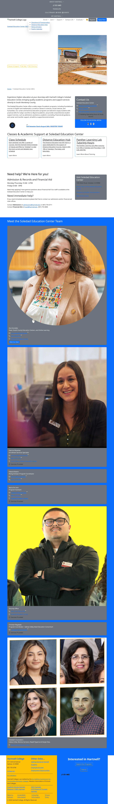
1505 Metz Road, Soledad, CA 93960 (90, 111)
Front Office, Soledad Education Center (24, 461)
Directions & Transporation (40, 23)
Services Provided (17, 464)
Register (92, 20)
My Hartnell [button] (56, 16)
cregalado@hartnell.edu (19, 630)
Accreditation (11, 776)
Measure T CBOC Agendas (16, 789)
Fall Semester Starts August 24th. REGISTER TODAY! (44, 126)
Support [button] (60, 20)
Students (34, 765)
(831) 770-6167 (16, 495)
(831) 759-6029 (16, 480)
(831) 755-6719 (16, 336)
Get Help (23, 66)
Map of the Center (82, 196)
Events (66, 13)
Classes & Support (13, 66)
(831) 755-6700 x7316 (18, 611)
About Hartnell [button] (56, 2)
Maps (53, 13)
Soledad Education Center (19, 339)
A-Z (48, 12)
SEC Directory (33, 66)
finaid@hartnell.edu (30, 207)
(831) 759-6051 (83, 109)
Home (9, 89)
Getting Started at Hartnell (40, 762)
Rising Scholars (36, 27)
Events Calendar (36, 29)
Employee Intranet (37, 768)
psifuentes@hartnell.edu (19, 455)
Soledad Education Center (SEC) (17, 26)
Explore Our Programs (84, 764)
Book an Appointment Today (20, 745)
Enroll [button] (45, 20)
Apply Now (102, 20)
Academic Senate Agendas (16, 787)
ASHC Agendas (36, 787)
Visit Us (83, 770)
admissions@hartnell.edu (31, 205)
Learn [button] (52, 20)
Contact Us (11, 771)
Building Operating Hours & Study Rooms (91, 115)
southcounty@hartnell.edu (88, 106)
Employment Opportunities (40, 770)
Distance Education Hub (39, 25)
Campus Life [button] (69, 20)
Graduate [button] (79, 20)
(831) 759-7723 (16, 458)
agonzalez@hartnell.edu (19, 333)
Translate (57, 9)
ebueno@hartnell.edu (18, 477)
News (59, 13)
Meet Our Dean (14, 342)
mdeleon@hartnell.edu (18, 493)
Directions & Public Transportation (88, 192)
